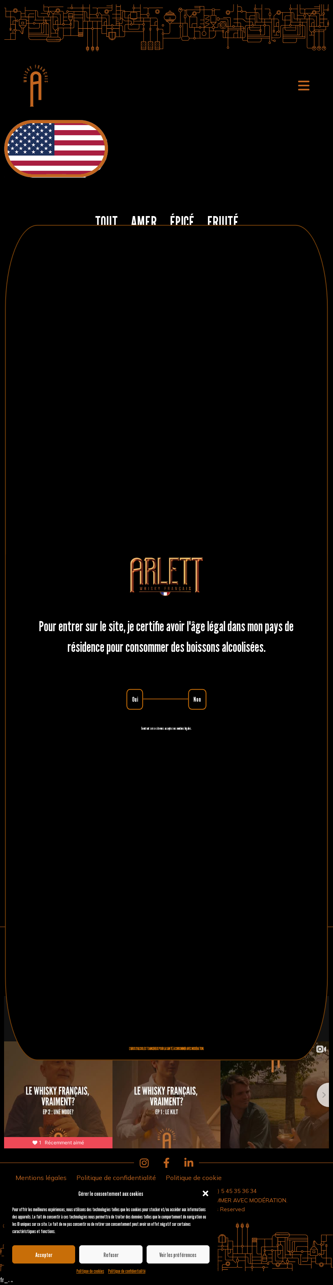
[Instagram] (144, 1162)
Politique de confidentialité (126, 1271)
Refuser (111, 1254)
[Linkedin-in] (189, 1162)
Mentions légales (41, 1178)
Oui (135, 699)
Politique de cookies (90, 1271)
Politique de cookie (194, 1178)
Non (197, 699)
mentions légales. (184, 728)
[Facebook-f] (166, 1162)
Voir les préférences (178, 1254)
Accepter (43, 1254)
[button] (205, 1193)
